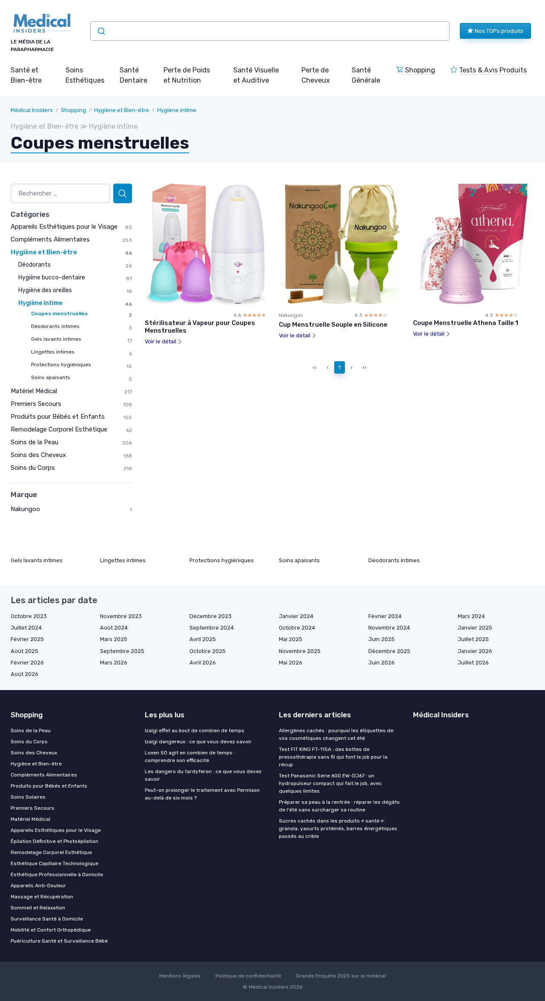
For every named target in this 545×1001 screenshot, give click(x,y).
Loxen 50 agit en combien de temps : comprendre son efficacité (190, 756)
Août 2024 (114, 627)
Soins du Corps (33, 468)
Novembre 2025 (300, 651)
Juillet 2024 (26, 627)
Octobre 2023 (29, 616)
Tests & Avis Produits (493, 70)
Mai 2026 (290, 662)
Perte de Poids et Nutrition (187, 75)
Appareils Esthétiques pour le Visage (64, 226)
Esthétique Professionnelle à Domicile (57, 874)
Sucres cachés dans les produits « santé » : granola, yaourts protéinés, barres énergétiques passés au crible (338, 828)
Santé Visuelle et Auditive (256, 75)
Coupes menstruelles (59, 313)
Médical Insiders (32, 110)
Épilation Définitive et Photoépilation (54, 841)
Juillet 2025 (473, 639)
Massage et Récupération (42, 897)
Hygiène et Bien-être (121, 110)
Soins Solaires (28, 797)
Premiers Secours (36, 404)
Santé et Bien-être (26, 75)
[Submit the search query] (122, 194)
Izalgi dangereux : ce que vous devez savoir (198, 742)
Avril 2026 (202, 662)
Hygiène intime (176, 110)
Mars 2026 (113, 662)
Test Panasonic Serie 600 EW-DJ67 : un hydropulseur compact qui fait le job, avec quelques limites (330, 783)
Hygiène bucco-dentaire (51, 277)
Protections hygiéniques (61, 365)
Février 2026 (27, 662)
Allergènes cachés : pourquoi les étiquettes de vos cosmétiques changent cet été (336, 734)
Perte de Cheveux (315, 75)
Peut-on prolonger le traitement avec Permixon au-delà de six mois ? (202, 794)
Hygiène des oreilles (45, 290)
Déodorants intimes (55, 326)
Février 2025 (27, 639)
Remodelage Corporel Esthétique (59, 429)
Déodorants (34, 264)
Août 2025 (24, 651)
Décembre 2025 (389, 651)
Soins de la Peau (34, 442)
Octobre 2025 (207, 651)
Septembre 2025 (122, 651)
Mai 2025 (290, 639)
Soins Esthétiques (85, 75)
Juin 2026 (381, 662)
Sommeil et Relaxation (38, 908)
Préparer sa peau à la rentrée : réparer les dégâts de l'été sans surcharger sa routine (339, 806)
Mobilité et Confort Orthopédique (51, 930)
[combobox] (270, 31)
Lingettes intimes (53, 352)
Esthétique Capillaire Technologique (54, 863)
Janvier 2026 (475, 651)
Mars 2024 (471, 616)
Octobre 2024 (297, 627)
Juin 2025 (381, 639)
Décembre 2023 (210, 616)
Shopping (420, 70)
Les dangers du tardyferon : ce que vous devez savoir (203, 775)
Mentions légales (180, 976)
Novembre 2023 (121, 616)
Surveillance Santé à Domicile (47, 919)
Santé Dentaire (133, 75)
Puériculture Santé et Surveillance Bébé (59, 941)
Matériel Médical (34, 391)
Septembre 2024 (211, 627)
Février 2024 (385, 616)
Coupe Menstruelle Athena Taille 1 (465, 323)
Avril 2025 (202, 639)
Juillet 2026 (473, 662)
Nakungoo (25, 509)
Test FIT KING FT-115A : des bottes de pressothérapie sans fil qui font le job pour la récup (333, 757)
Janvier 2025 (475, 627)
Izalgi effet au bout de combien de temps (194, 730)
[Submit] (101, 31)
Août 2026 (24, 674)
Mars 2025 (113, 639)
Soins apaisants (50, 377)
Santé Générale (366, 75)
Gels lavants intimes (56, 339)
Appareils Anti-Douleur (38, 886)
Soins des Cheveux (38, 455)
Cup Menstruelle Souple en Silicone (333, 324)
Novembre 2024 (389, 627)
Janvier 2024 (296, 616)
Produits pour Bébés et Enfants (58, 416)
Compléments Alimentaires (50, 239)
